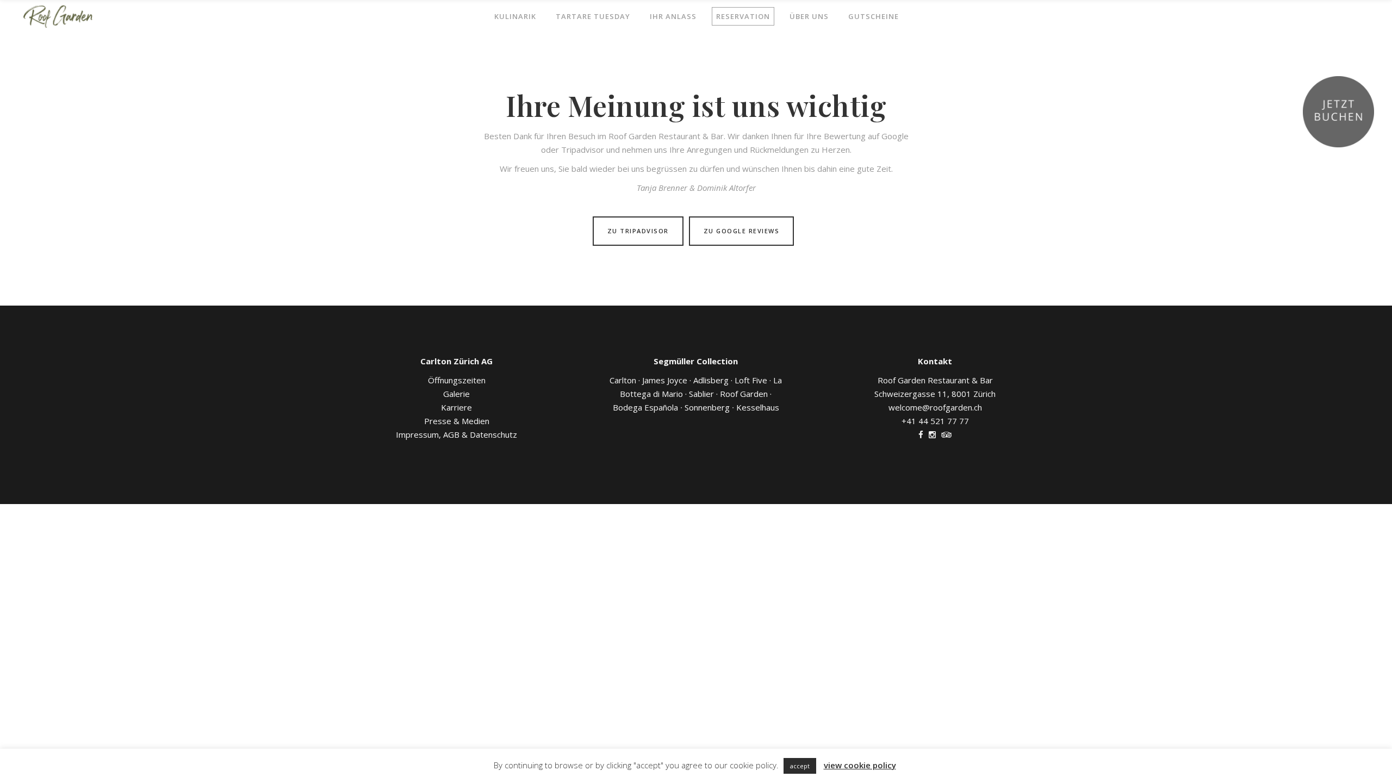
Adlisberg (711, 380)
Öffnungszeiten (457, 380)
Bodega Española (646, 407)
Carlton (623, 380)
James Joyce (664, 380)
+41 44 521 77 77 (935, 420)
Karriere (456, 407)
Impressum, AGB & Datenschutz (456, 434)
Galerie (456, 393)
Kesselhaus (755, 407)
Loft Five (751, 380)
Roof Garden (746, 393)
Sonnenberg (705, 407)
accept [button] (800, 766)
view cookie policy (860, 765)
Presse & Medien (456, 420)
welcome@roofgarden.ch (935, 407)
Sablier (703, 393)
